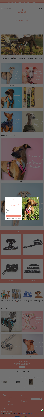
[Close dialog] (37, 198)
